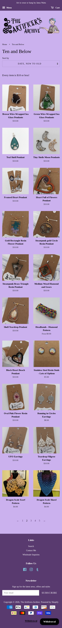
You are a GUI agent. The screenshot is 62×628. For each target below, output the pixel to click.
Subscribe (49, 593)
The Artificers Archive (30, 602)
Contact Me (31, 550)
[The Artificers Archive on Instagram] (31, 570)
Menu (9, 8)
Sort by (5, 58)
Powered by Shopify (49, 602)
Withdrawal (31, 621)
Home (4, 44)
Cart (57, 8)
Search (31, 546)
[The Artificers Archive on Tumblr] (37, 570)
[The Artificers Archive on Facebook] (24, 570)
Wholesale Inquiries (31, 554)
